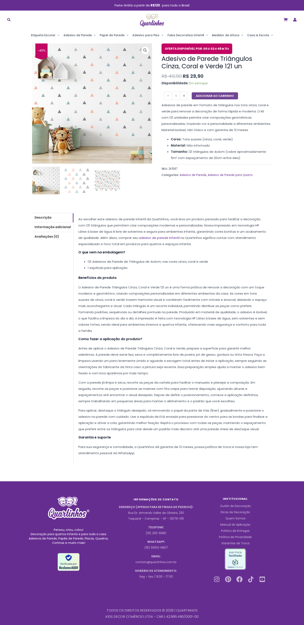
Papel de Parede (112, 35)
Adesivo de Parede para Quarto (230, 175)
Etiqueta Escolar (43, 35)
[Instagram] (217, 579)
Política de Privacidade (235, 537)
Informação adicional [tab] (53, 227)
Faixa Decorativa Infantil (186, 35)
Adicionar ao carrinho (215, 96)
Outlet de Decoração (235, 506)
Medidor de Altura (225, 35)
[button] (9, 20)
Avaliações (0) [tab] (47, 236)
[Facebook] (239, 579)
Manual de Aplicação (235, 525)
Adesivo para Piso (145, 35)
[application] (57, 35)
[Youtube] (262, 579)
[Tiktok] (251, 579)
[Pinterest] (228, 579)
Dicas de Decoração (235, 512)
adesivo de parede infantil (159, 238)
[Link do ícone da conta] (295, 20)
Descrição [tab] (43, 217)
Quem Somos (235, 518)
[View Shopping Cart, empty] (285, 19)
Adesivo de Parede (77, 35)
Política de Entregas (235, 531)
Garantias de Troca (235, 543)
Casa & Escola (258, 35)
